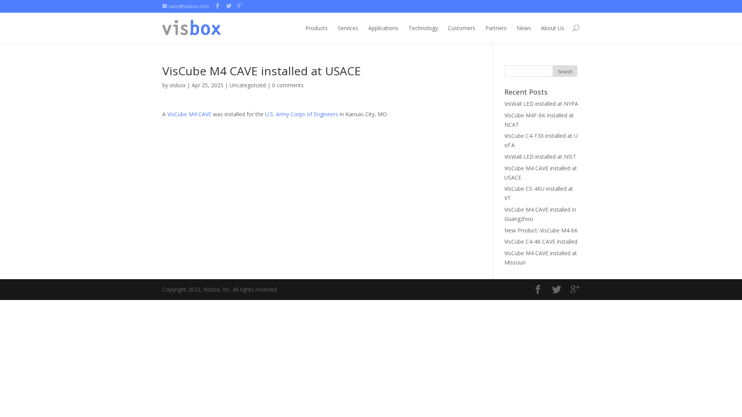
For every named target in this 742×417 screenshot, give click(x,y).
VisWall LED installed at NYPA (541, 103)
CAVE (204, 114)
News (524, 28)
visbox (178, 85)
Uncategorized (248, 85)
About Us (552, 28)
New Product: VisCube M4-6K (541, 230)
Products (316, 28)
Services (348, 28)
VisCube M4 (182, 114)
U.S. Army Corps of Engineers (301, 114)
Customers (461, 28)
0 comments (288, 85)
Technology (423, 28)
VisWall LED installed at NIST (540, 156)
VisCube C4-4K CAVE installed (540, 241)
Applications (383, 28)
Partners (496, 28)
